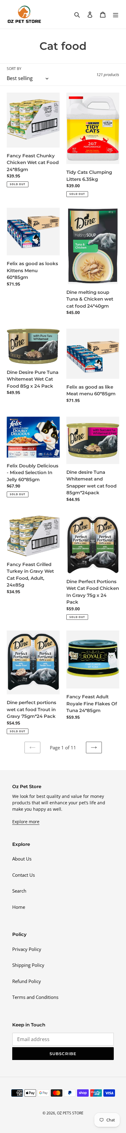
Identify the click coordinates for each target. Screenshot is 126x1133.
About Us (21, 859)
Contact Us (23, 875)
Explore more (25, 821)
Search (19, 891)
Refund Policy (26, 981)
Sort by (14, 68)
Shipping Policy (28, 965)
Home (18, 907)
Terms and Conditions (35, 997)
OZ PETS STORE (70, 1113)
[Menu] (115, 14)
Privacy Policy (26, 949)
